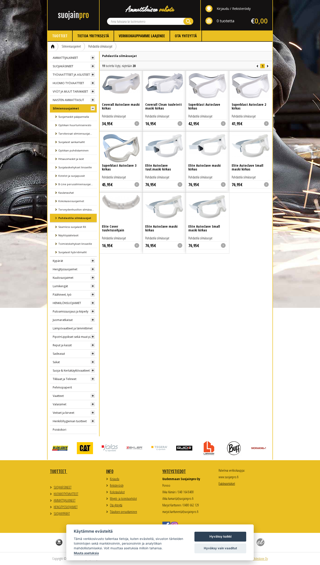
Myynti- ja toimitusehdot (123, 498)
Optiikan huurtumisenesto (74, 125)
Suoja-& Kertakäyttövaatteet (71, 371)
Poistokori (59, 430)
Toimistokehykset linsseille (75, 243)
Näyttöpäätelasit (68, 235)
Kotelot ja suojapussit (71, 175)
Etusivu (53, 46)
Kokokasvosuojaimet (71, 201)
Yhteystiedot (174, 471)
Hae (188, 21)
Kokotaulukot (117, 492)
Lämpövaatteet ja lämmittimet (73, 328)
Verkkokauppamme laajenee (142, 35)
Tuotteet (59, 35)
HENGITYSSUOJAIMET (66, 507)
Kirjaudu (223, 8)
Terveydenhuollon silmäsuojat (77, 209)
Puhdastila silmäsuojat (100, 46)
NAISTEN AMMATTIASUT (68, 100)
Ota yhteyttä (186, 35)
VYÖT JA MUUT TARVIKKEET (70, 92)
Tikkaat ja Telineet (64, 379)
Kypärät (58, 261)
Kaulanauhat (66, 192)
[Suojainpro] (73, 15)
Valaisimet (59, 404)
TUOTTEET (58, 471)
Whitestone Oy (260, 558)
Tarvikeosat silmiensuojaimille (77, 133)
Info (109, 471)
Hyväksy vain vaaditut (220, 548)
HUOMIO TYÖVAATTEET (68, 83)
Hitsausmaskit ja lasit (71, 159)
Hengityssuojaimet (65, 269)
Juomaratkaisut (63, 320)
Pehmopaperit (62, 387)
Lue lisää (121, 94)
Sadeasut (59, 354)
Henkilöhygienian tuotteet (70, 421)
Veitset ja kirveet (63, 413)
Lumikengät (60, 286)
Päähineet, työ (62, 295)
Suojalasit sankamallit (71, 142)
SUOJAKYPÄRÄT (62, 513)
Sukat (56, 362)
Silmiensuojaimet (71, 46)
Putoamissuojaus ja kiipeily (70, 311)
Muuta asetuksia (86, 553)
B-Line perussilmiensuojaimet (77, 184)
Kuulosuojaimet (63, 278)
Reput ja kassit (62, 345)
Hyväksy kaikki (220, 536)
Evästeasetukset (227, 483)
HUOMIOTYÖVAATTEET (66, 494)
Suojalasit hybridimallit (72, 252)
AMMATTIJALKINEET (65, 58)
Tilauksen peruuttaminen (123, 511)
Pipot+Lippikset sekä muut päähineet (75, 337)
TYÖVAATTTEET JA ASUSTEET (71, 75)
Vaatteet (58, 396)
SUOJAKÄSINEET (63, 66)
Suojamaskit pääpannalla (73, 116)
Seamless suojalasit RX (72, 227)
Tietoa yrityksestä (93, 35)
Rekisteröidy (241, 8)
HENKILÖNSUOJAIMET (67, 303)
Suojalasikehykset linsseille (75, 167)
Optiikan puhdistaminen (73, 150)
